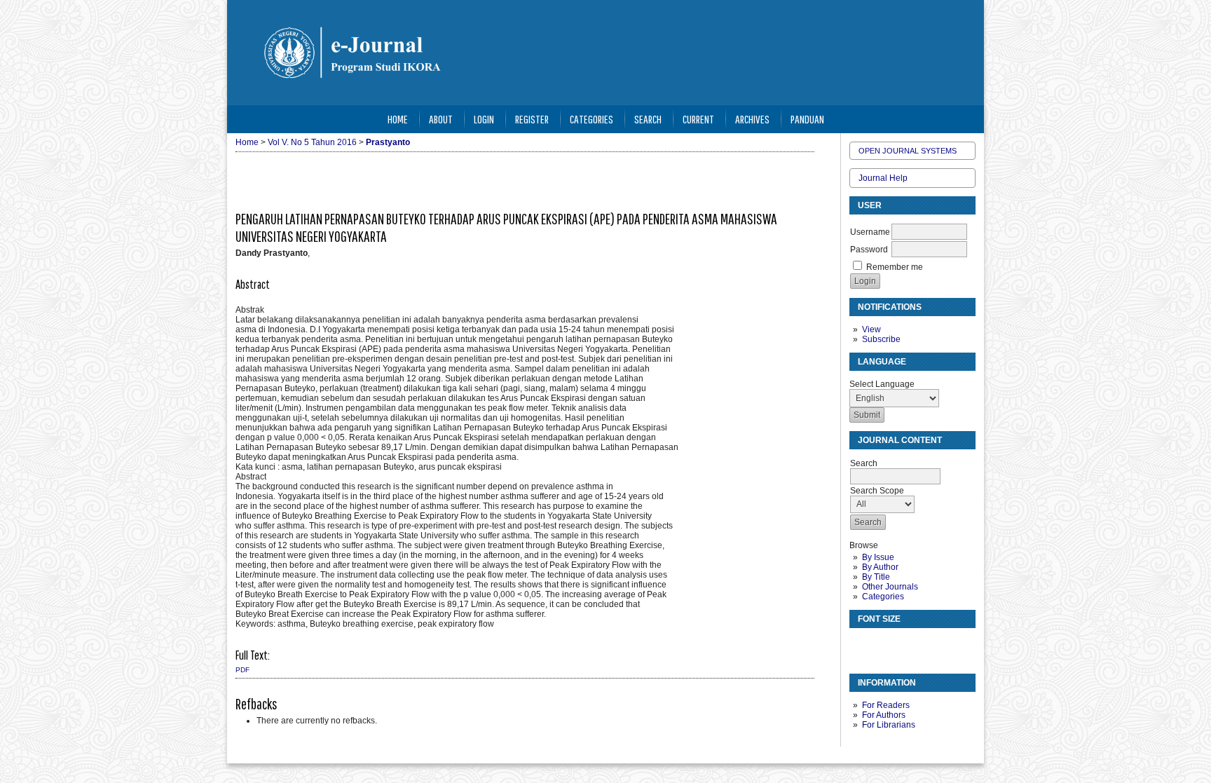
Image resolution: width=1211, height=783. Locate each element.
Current (698, 118)
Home (398, 118)
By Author (880, 567)
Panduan (807, 118)
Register (532, 118)
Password (869, 249)
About (441, 118)
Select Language (882, 384)
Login (484, 118)
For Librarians (888, 725)
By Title (876, 577)
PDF (242, 670)
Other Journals (890, 587)
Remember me (894, 267)
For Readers (886, 705)
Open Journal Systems (907, 151)
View (871, 329)
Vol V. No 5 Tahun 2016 (312, 142)
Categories (883, 596)
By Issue (878, 557)
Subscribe (881, 339)
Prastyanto (388, 142)
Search (648, 118)
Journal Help (883, 178)
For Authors (883, 715)
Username (870, 232)
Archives (752, 118)
